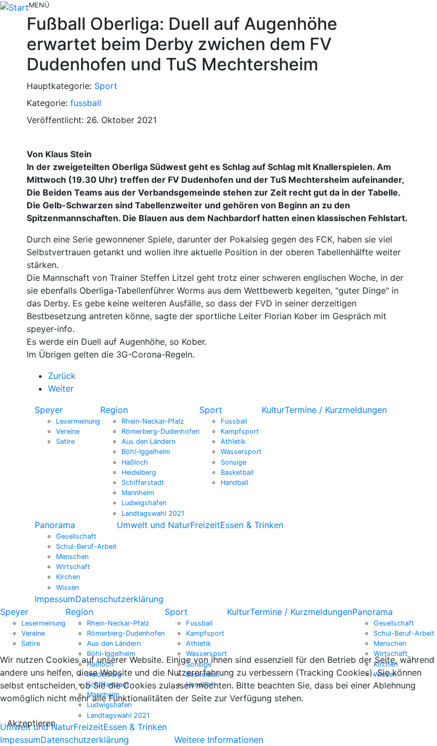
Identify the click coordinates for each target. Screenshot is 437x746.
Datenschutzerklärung (119, 599)
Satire (65, 441)
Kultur (273, 409)
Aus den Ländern (148, 441)
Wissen (67, 587)
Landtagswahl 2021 (153, 513)
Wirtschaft (73, 567)
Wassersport (241, 452)
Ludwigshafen (144, 503)
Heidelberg (139, 472)
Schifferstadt (143, 482)
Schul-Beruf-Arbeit (86, 546)
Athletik (233, 441)
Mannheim (138, 493)
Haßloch (135, 462)
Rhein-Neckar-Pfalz (153, 421)
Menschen (72, 557)
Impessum (55, 599)
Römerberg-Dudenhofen (160, 431)
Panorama (55, 525)
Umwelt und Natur (153, 525)
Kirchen (68, 577)
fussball (85, 103)
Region (114, 409)
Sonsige (233, 462)
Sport (105, 85)
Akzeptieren (31, 723)
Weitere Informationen (218, 739)
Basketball (237, 472)
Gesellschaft (76, 536)
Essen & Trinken (252, 525)
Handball (234, 482)
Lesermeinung (78, 421)
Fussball (234, 421)
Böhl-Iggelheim (146, 452)
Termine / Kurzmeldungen (336, 409)
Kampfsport (240, 431)
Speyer (49, 409)
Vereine (67, 431)
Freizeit (205, 525)
